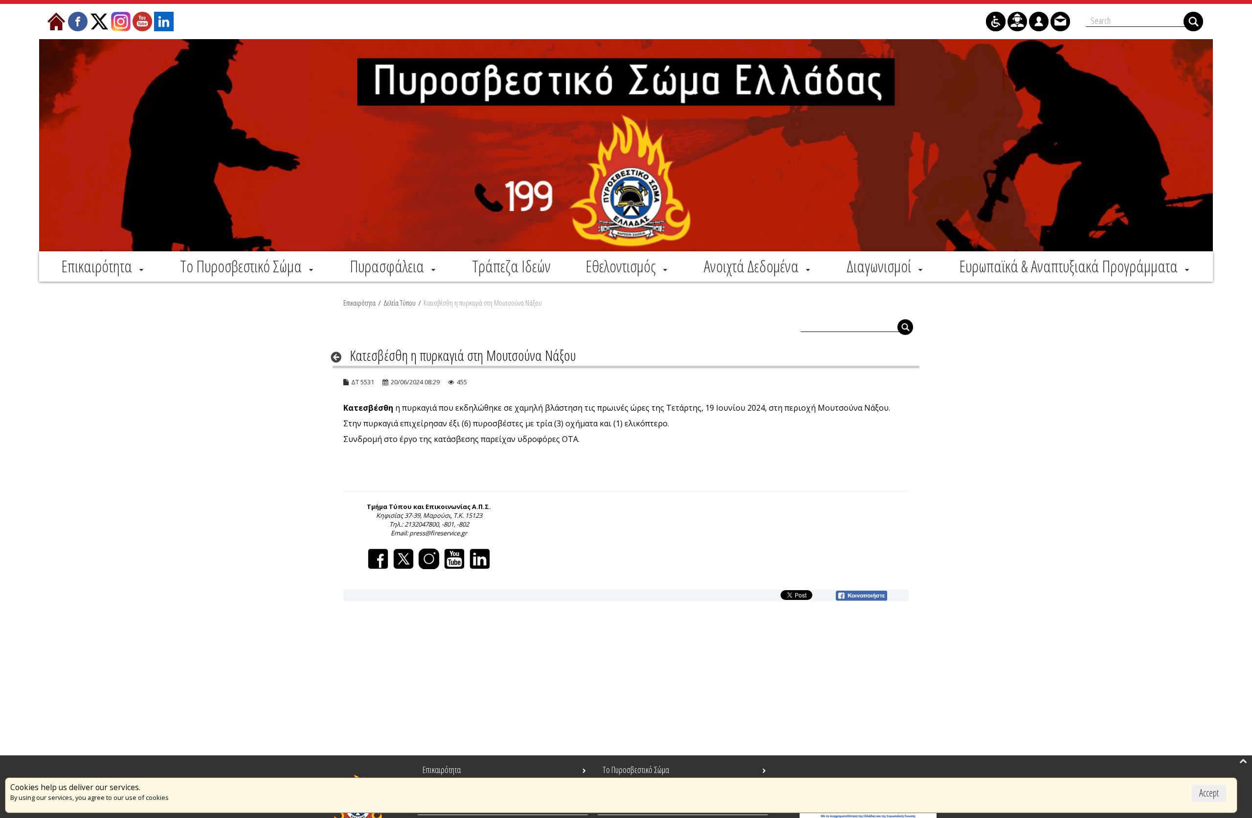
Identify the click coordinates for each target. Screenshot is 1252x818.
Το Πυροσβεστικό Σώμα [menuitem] (636, 769)
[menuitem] (103, 266)
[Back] (339, 357)
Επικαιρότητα (359, 303)
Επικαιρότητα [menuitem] (442, 769)
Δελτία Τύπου (399, 303)
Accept (1209, 792)
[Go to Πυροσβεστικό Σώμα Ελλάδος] (626, 145)
